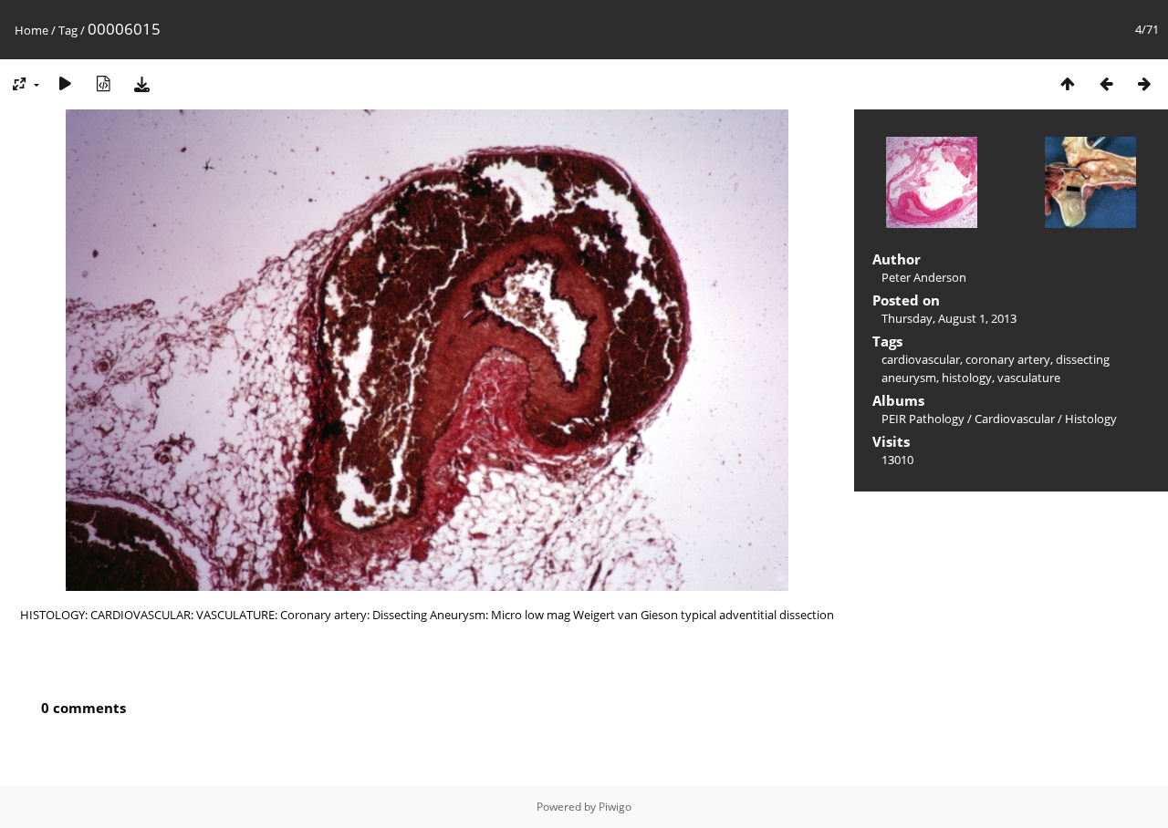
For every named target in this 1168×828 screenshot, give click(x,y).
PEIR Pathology (923, 418)
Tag (68, 30)
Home (31, 30)
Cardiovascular (1015, 418)
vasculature (1028, 377)
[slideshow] (65, 83)
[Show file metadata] (103, 83)
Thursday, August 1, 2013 (949, 318)
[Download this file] (141, 83)
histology (967, 377)
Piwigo (615, 806)
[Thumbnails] (1067, 83)
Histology (1091, 418)
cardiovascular (920, 359)
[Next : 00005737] (1144, 83)
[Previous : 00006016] (1106, 83)
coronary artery (1007, 359)
